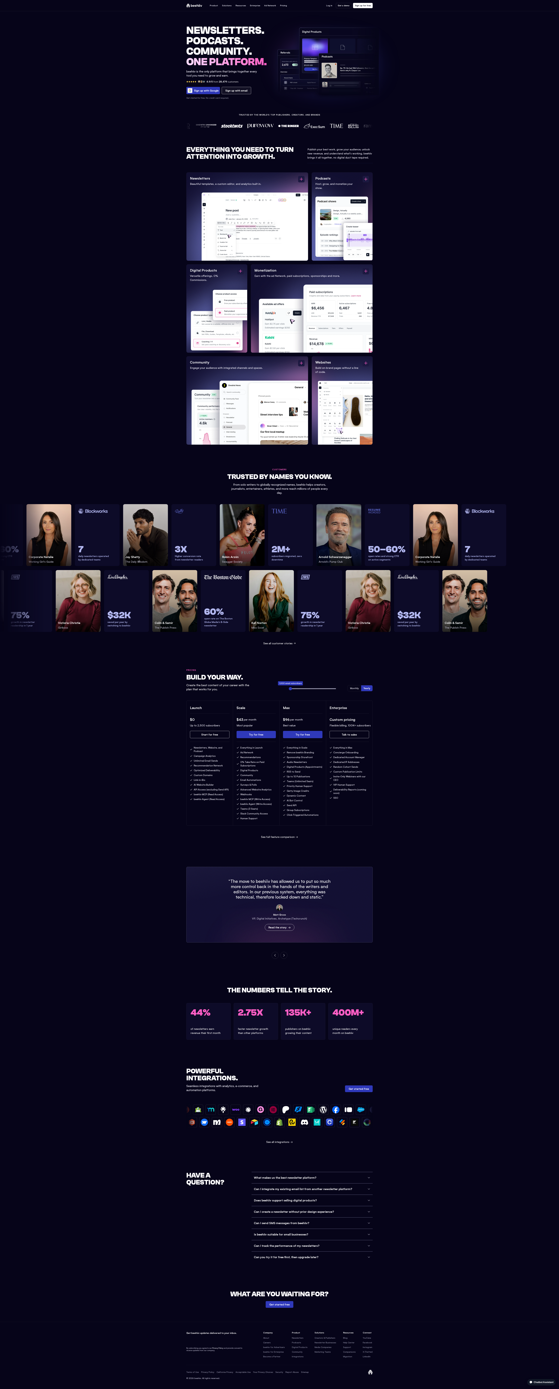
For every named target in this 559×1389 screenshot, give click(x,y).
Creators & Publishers (325, 1338)
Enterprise (255, 5)
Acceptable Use (243, 1372)
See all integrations (279, 1141)
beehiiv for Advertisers (274, 1347)
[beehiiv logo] (370, 1372)
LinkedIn (366, 1356)
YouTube (367, 1338)
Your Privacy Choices (263, 1372)
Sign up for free (363, 5)
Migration (347, 1356)
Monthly (354, 688)
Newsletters (297, 1338)
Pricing (283, 5)
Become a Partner (271, 1356)
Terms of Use (192, 1372)
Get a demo (343, 5)
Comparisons (349, 1352)
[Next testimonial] (283, 955)
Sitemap (305, 1372)
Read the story (277, 927)
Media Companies (323, 1347)
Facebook (367, 1342)
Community (297, 1352)
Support (347, 1347)
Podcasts (296, 1342)
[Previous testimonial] (275, 955)
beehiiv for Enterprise (273, 1352)
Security (279, 1372)
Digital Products (299, 1347)
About (266, 1338)
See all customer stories (278, 643)
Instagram (367, 1347)
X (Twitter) (368, 1352)
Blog (345, 1338)
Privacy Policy (217, 1348)
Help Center (348, 1342)
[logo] (194, 5)
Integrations (298, 1356)
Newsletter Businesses (325, 1342)
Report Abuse (292, 1372)
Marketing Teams (323, 1352)
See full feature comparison (279, 836)
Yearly (366, 688)
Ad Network (270, 5)
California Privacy (225, 1372)
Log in (329, 5)
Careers (267, 1342)
